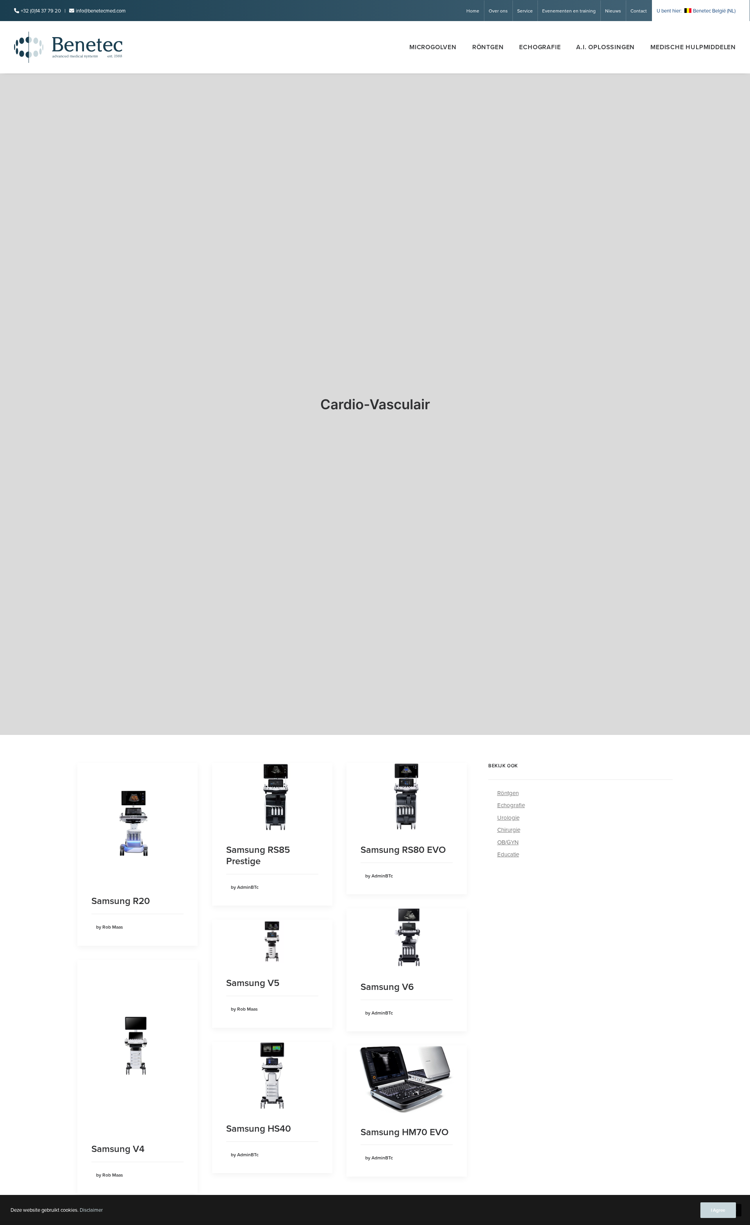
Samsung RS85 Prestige (258, 855)
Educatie (508, 854)
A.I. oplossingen (605, 47)
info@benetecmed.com (101, 10)
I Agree (718, 1210)
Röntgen (488, 47)
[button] (137, 822)
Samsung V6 (387, 986)
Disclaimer (91, 1209)
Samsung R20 (120, 901)
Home (472, 10)
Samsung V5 (252, 983)
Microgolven (433, 47)
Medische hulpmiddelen (693, 47)
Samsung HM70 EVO (404, 1132)
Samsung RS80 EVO (403, 849)
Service (525, 10)
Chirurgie (508, 830)
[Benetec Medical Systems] (68, 47)
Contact (638, 10)
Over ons (498, 10)
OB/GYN (508, 842)
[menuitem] (475, 10)
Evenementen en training (569, 10)
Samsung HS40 (258, 1128)
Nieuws (613, 10)
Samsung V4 (118, 1148)
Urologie (508, 817)
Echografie (540, 47)
